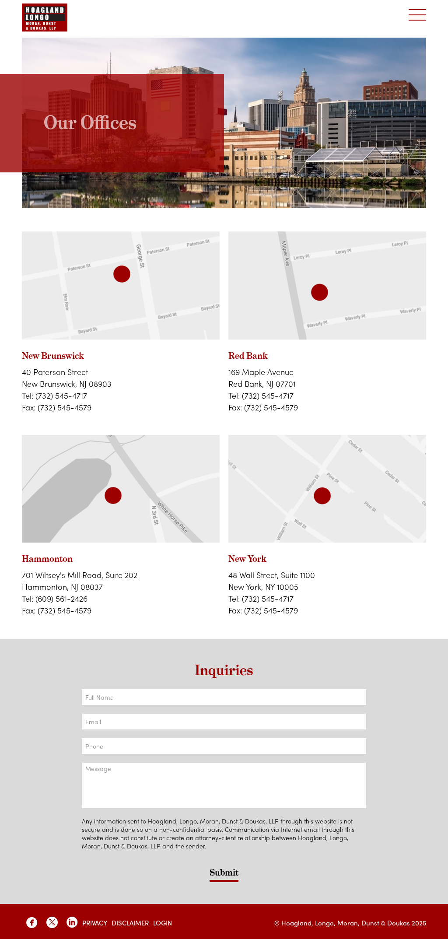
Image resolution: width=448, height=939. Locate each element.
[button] (417, 15)
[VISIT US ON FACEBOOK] (32, 922)
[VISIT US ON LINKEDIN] (72, 922)
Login (162, 923)
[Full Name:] (224, 697)
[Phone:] (224, 746)
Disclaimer (130, 923)
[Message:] (224, 785)
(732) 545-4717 (61, 395)
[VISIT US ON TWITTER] (52, 922)
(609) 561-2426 (61, 598)
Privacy (94, 923)
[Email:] (224, 721)
